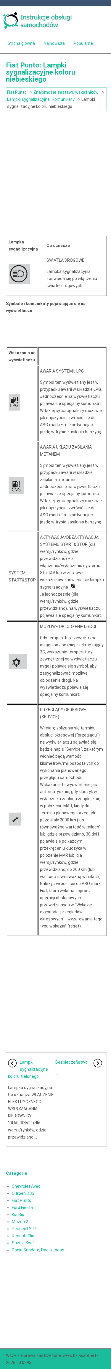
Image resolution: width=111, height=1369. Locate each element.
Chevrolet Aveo (26, 1186)
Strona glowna (21, 43)
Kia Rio (18, 1214)
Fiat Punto (17, 92)
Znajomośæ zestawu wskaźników (66, 92)
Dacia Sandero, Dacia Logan (38, 1250)
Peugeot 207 (24, 1228)
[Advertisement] (55, 169)
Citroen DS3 (23, 1193)
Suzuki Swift (24, 1242)
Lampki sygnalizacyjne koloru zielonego (28, 1069)
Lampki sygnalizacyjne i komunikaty (41, 99)
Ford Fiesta (22, 1207)
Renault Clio (23, 1235)
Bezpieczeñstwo (71, 1062)
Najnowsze (54, 43)
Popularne (83, 43)
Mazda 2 (20, 1221)
